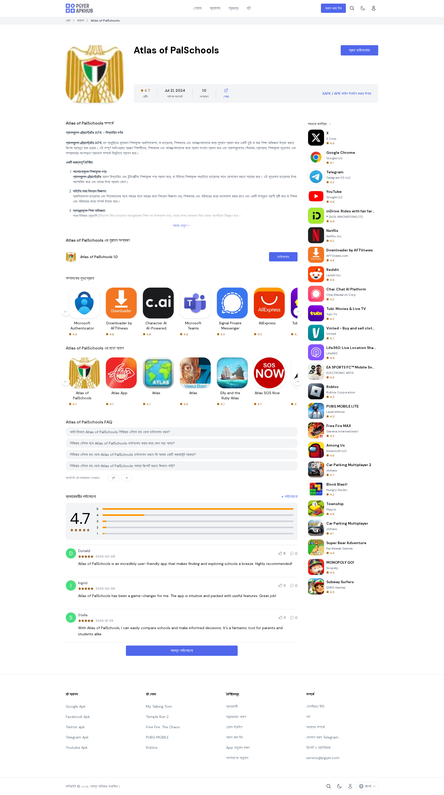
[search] (352, 8)
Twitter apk (75, 727)
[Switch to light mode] (362, 8)
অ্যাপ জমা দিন (333, 8)
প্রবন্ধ (233, 8)
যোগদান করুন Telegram (322, 737)
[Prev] (66, 312)
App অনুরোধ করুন (237, 747)
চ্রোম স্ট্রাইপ (234, 727)
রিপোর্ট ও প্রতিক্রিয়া (318, 747)
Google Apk (76, 706)
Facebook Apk (78, 716)
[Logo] (79, 8)
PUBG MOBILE (157, 737)
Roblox (152, 747)
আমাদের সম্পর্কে (315, 727)
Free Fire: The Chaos (163, 727)
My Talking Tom (159, 706)
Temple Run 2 (157, 716)
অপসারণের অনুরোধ (237, 757)
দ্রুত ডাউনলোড (359, 50)
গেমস (197, 8)
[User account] (373, 8)
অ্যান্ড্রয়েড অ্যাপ (236, 716)
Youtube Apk (77, 747)
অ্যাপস (215, 8)
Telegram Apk (77, 737)
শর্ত (308, 716)
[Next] (297, 312)
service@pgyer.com (322, 757)
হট (249, 8)
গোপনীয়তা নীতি (315, 706)
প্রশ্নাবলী (232, 706)
